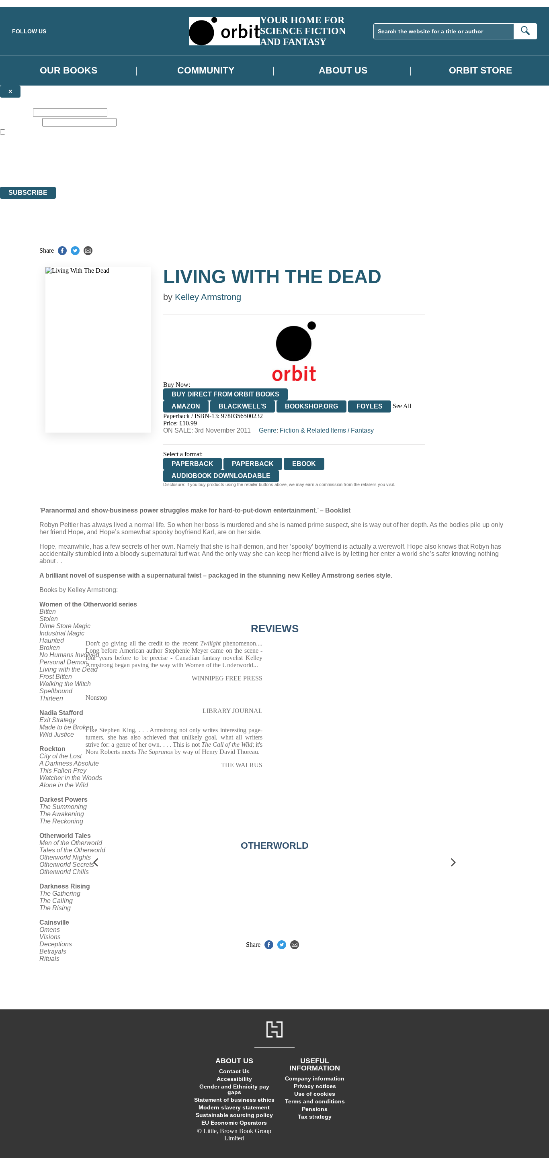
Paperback (253, 463)
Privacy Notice (158, 168)
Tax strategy (315, 1116)
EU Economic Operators (234, 1122)
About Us (343, 70)
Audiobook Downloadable (221, 475)
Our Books (68, 70)
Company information (314, 1078)
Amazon (186, 406)
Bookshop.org (311, 406)
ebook (304, 463)
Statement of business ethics (234, 1100)
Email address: (20, 121)
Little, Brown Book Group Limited (99, 154)
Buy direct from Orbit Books (225, 394)
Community (205, 70)
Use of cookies (314, 1094)
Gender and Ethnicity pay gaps (234, 1089)
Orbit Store (480, 70)
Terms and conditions (315, 1101)
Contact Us (234, 1071)
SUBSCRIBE (27, 192)
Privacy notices (315, 1086)
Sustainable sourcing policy (234, 1115)
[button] (96, 863)
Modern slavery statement (234, 1107)
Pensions (315, 1109)
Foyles (369, 406)
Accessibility (234, 1079)
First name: (15, 112)
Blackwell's (242, 406)
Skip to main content (26, 3)
